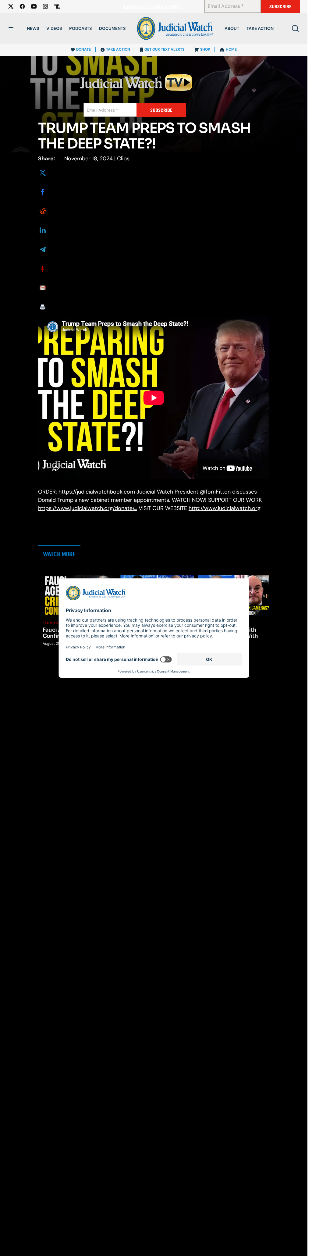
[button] (11, 28)
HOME (231, 49)
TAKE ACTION (118, 49)
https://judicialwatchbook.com (96, 491)
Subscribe (280, 6)
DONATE (83, 49)
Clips (123, 158)
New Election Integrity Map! (152, 6)
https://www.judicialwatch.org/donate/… (87, 508)
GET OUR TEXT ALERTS (164, 49)
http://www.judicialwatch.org (225, 508)
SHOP (205, 49)
